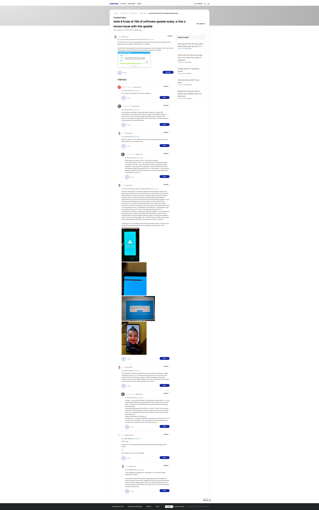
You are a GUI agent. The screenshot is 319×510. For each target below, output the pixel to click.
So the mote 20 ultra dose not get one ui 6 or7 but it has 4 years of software (190, 57)
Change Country (179, 506)
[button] (171, 36)
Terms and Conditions (135, 506)
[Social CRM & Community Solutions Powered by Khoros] (207, 499)
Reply (164, 97)
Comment (168, 72)
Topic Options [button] (200, 23)
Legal (158, 506)
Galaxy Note (151, 39)
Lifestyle (139, 3)
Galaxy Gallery (131, 3)
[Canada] (114, 3)
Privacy (149, 506)
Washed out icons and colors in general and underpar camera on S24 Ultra (190, 93)
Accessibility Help (117, 506)
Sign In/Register (198, 3)
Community (123, 3)
